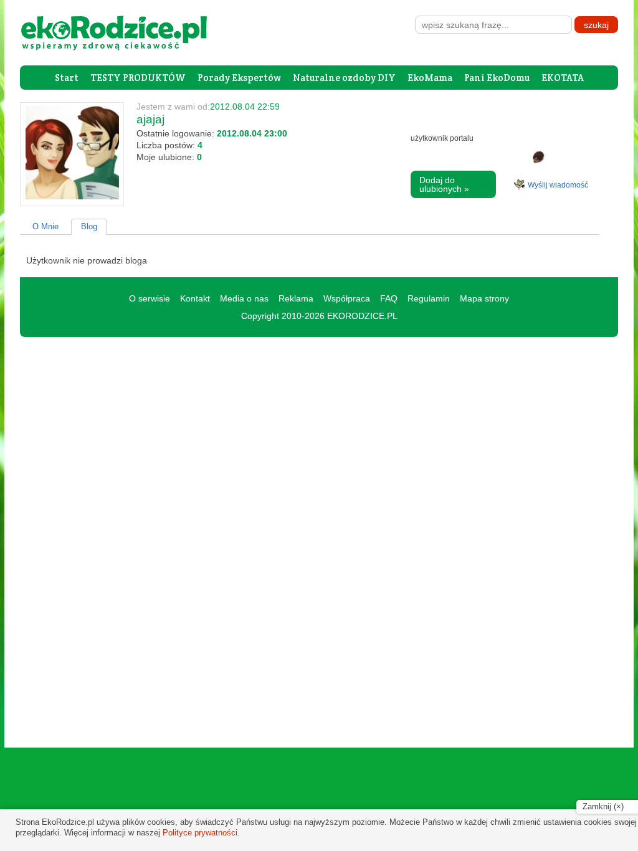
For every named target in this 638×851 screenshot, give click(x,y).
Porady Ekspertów (239, 77)
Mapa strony (484, 298)
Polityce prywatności (200, 832)
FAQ (389, 298)
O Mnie (45, 226)
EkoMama (429, 77)
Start (67, 77)
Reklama (296, 298)
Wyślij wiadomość (558, 185)
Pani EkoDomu (497, 77)
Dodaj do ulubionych (444, 184)
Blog (89, 226)
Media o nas (244, 298)
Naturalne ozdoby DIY (344, 77)
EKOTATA (562, 77)
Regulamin (428, 298)
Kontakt (195, 298)
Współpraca (346, 298)
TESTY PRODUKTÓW (138, 77)
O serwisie (149, 298)
